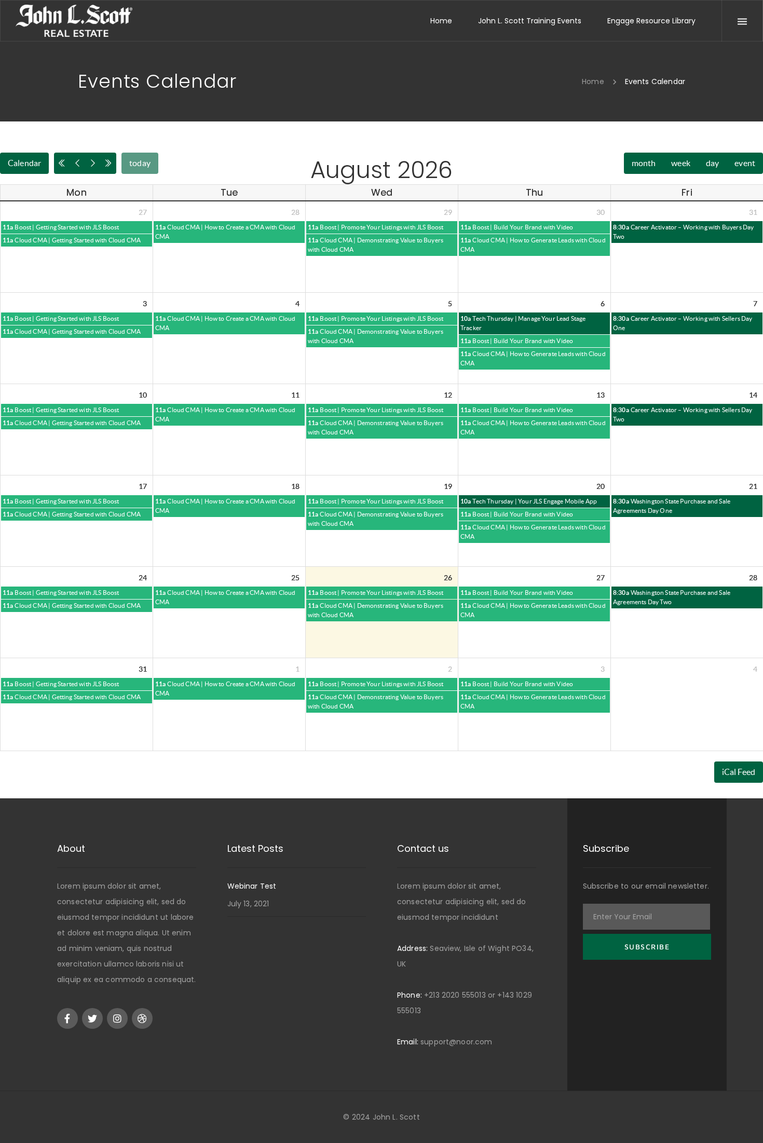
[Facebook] (67, 1018)
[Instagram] (117, 1018)
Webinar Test (252, 886)
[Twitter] (92, 1018)
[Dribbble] (142, 1018)
